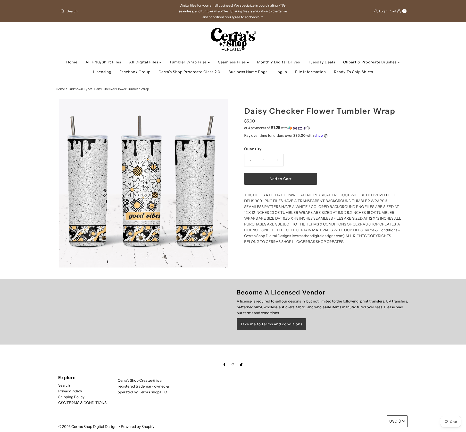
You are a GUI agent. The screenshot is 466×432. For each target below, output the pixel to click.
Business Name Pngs (247, 71)
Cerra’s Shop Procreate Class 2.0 (189, 71)
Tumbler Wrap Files (188, 62)
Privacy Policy (70, 391)
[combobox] (115, 11)
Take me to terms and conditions (271, 324)
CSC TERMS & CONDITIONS (82, 402)
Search (64, 385)
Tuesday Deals (321, 62)
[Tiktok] (241, 364)
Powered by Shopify (137, 426)
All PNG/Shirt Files (103, 62)
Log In (281, 71)
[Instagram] (232, 364)
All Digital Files (144, 62)
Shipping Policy (71, 397)
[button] (322, 127)
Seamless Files (232, 62)
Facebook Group (134, 71)
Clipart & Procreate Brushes (370, 62)
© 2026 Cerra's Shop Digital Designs (88, 426)
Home (71, 62)
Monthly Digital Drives (278, 62)
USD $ (395, 421)
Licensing (102, 71)
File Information (310, 71)
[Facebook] (224, 364)
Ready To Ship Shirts (353, 71)
